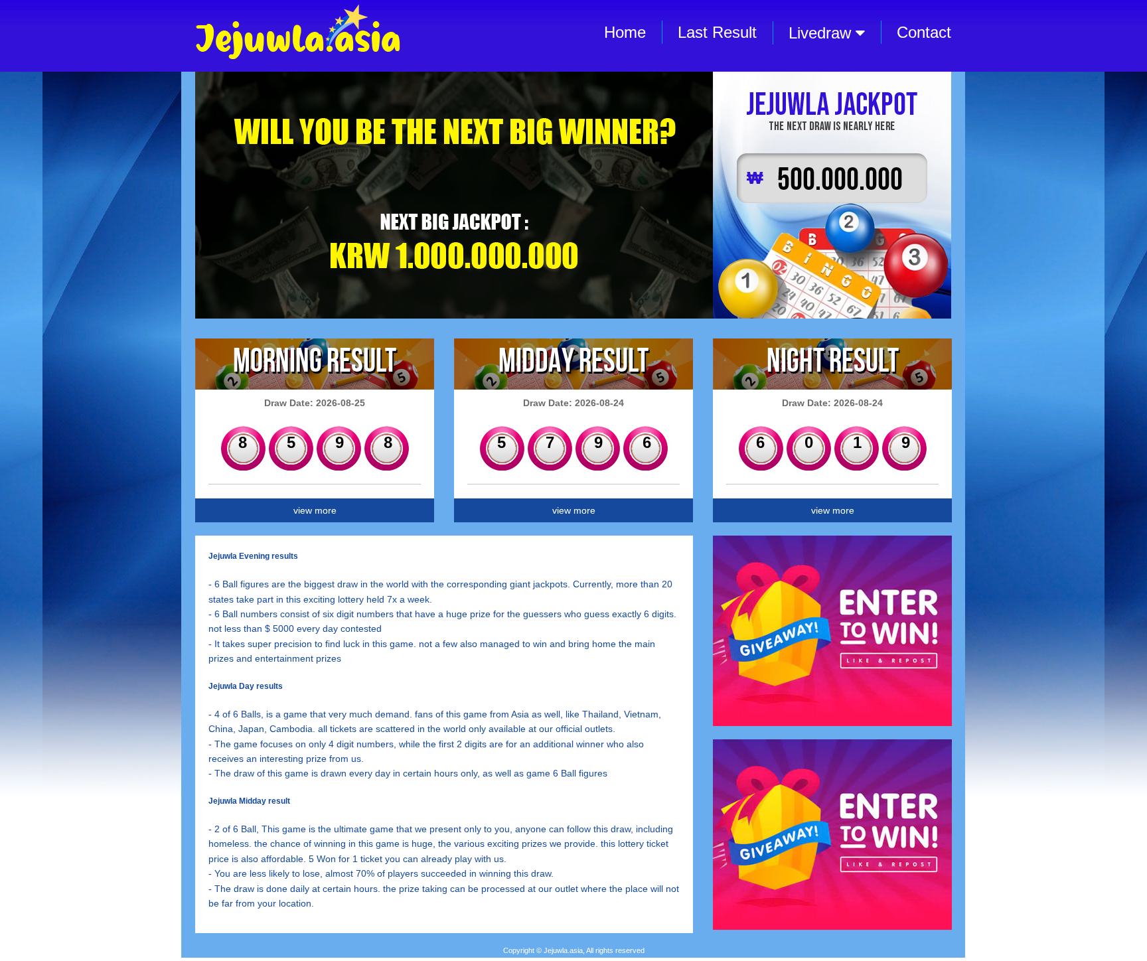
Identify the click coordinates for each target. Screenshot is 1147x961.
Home (625, 32)
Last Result (717, 32)
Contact (924, 32)
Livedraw (822, 33)
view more (315, 510)
